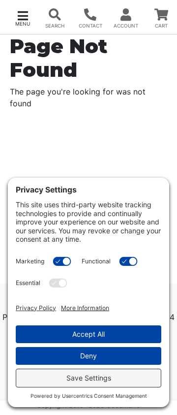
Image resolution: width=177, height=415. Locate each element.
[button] (22, 17)
